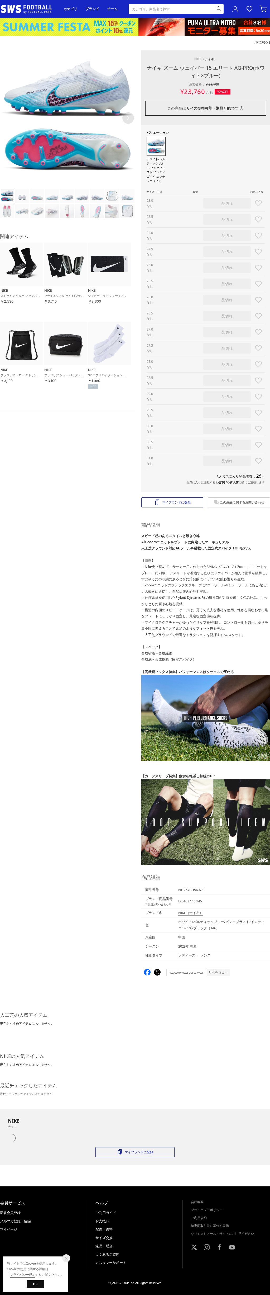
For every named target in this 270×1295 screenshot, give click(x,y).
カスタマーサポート (110, 1262)
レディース (187, 955)
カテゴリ (70, 9)
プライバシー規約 (22, 1274)
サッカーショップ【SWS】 (28, 9)
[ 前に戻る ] (262, 42)
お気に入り (249, 9)
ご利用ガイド (105, 1212)
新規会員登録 (10, 1212)
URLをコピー (218, 972)
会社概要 (197, 1202)
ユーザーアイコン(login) (235, 9)
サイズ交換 (104, 1237)
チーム (112, 9)
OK (35, 1284)
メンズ (205, 955)
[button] (128, 118)
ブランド (92, 9)
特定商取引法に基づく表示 (210, 1225)
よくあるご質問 (107, 1254)
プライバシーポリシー (207, 1210)
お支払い (102, 1221)
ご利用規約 (199, 1218)
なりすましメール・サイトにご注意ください (222, 1233)
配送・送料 (104, 1229)
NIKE (205, 59)
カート (263, 9)
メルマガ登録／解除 (15, 1221)
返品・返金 (104, 1246)
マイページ (8, 1229)
